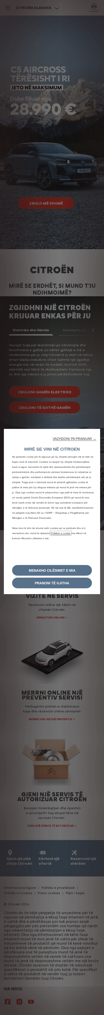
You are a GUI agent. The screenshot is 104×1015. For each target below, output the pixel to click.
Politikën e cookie (60, 533)
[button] (74, 438)
